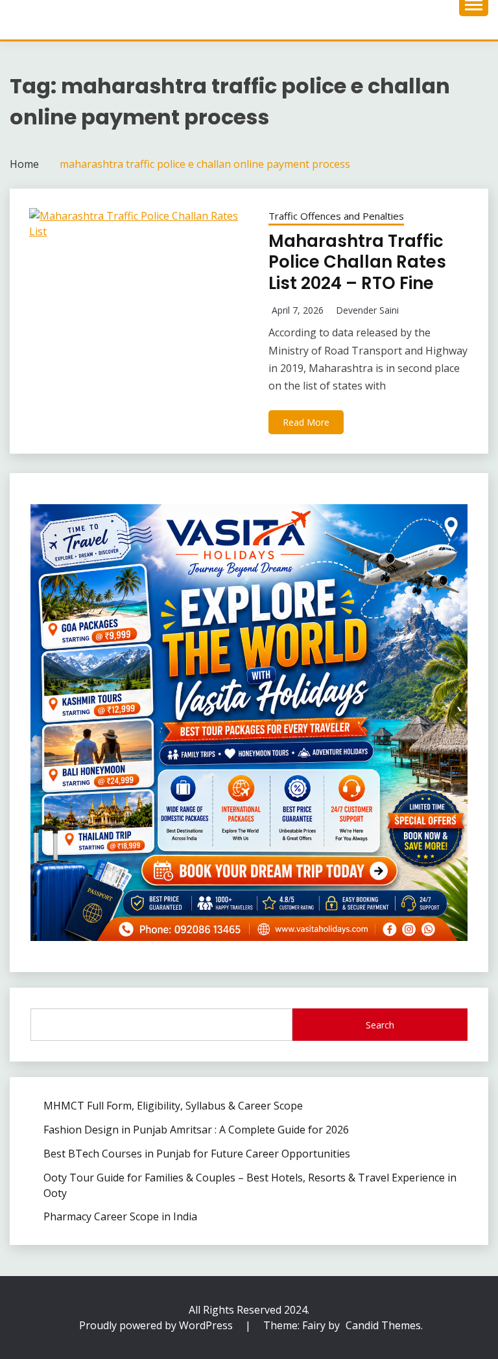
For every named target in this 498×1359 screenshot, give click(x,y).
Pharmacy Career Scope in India (120, 1216)
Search (380, 1025)
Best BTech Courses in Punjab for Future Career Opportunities (196, 1153)
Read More (306, 422)
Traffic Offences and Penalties (336, 215)
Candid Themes (383, 1325)
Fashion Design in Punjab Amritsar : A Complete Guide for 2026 (196, 1129)
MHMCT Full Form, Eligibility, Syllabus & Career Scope (173, 1105)
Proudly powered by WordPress (157, 1325)
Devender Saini (367, 310)
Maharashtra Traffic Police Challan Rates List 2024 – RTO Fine (357, 262)
